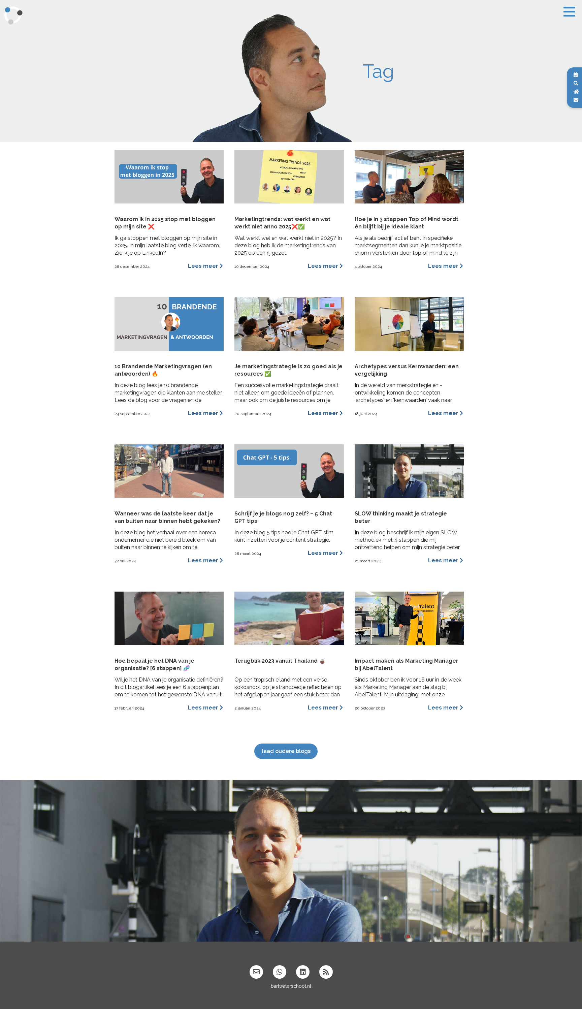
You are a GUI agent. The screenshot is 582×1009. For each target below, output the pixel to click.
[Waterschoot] (15, 15)
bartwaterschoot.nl (291, 986)
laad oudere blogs (286, 751)
